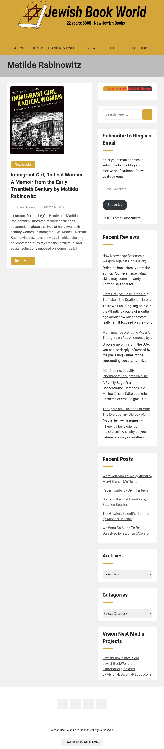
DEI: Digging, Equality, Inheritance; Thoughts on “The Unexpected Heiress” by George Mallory (125, 374)
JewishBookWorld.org (118, 664)
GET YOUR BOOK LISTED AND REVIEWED (44, 48)
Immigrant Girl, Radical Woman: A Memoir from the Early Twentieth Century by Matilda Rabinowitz (47, 185)
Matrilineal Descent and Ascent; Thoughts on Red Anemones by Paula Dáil (126, 335)
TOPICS (111, 48)
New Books (23, 164)
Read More (23, 261)
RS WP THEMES (89, 741)
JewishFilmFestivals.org (120, 658)
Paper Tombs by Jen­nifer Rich (125, 490)
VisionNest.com (119, 674)
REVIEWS (90, 48)
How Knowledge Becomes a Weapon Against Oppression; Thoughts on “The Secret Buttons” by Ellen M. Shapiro (124, 259)
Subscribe (114, 205)
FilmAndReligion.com (118, 669)
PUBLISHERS (138, 48)
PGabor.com (141, 674)
